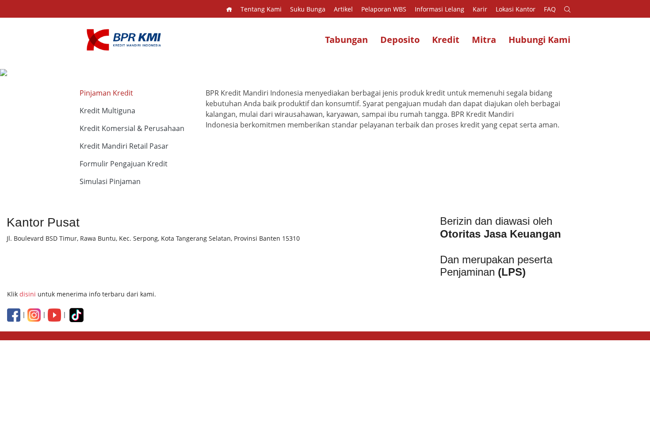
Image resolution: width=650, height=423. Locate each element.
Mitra (484, 40)
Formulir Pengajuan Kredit (124, 164)
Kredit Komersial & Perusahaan (132, 128)
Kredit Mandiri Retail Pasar (124, 146)
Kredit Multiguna (107, 110)
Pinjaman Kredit (106, 93)
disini (27, 294)
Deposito (400, 40)
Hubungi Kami (539, 40)
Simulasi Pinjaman (110, 181)
